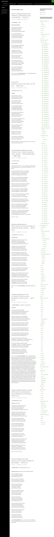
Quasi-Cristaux (5, 1)
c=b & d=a (44, 139)
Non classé (41, 364)
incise (41, 296)
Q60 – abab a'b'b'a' (45, 120)
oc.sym (43, 133)
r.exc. (42, 269)
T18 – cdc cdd (44, 177)
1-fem (12, 150)
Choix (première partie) (12, 3)
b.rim (42, 376)
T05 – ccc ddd (44, 152)
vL (41, 368)
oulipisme (17, 150)
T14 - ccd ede (28, 13)
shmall (42, 278)
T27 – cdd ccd (44, 194)
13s (41, 330)
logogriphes (43, 380)
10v (41, 299)
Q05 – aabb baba (44, 51)
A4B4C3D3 (43, 227)
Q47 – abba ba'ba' (45, 101)
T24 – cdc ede (44, 189)
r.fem (42, 271)
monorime (42, 250)
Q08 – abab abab (44, 57)
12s (41, 328)
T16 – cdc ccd (44, 173)
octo (14, 13)
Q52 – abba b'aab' (45, 106)
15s (41, 334)
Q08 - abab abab (22, 150)
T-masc (42, 294)
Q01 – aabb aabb (44, 43)
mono (42, 357)
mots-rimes (43, 252)
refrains (42, 275)
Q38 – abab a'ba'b (45, 95)
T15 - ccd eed (30, 150)
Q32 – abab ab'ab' (45, 85)
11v (41, 301)
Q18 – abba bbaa (44, 76)
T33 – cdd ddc (44, 206)
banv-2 (44, 242)
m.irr (42, 355)
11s (41, 326)
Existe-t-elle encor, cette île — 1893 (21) (23, 85)
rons (42, 248)
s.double (42, 322)
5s (41, 345)
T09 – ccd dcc (44, 160)
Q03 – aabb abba (44, 47)
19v (41, 313)
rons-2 (44, 246)
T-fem (42, 292)
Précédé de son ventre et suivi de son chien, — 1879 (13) (23, 228)
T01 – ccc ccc (44, 145)
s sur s (42, 424)
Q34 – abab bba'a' (45, 89)
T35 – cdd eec (44, 210)
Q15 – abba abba (44, 70)
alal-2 (44, 240)
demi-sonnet (13, 224)
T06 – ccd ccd (44, 154)
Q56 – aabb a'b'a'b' (45, 112)
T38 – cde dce (44, 215)
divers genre (43, 288)
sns (41, 38)
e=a (43, 141)
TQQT (43, 261)
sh (41, 395)
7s (41, 349)
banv (12, 13)
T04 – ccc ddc (44, 150)
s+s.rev (22, 13)
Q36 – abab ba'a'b (45, 93)
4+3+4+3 (42, 24)
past (41, 387)
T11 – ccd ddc (44, 164)
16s (41, 336)
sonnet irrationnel (44, 410)
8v (41, 317)
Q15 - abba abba (18, 13)
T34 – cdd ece (44, 208)
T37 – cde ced (44, 213)
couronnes (42, 422)
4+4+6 (42, 28)
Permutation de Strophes (45, 254)
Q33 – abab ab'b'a (45, 87)
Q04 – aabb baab (44, 49)
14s (41, 332)
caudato (42, 320)
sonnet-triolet (43, 412)
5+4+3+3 (43, 36)
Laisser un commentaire (23, 19)
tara (31, 390)
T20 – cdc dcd (44, 181)
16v (41, 309)
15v (41, 307)
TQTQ (43, 263)
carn (14, 150)
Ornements (42, 370)
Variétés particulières (43, 414)
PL (41, 265)
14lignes (42, 403)
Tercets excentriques (44, 223)
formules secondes (45, 238)
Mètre (41, 324)
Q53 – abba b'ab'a (45, 108)
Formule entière (42, 225)
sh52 (41, 397)
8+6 (41, 32)
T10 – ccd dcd (44, 162)
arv (41, 416)
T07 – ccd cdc (44, 156)
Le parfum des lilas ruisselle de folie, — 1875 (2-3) (22, 298)
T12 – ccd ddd (44, 166)
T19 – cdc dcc (44, 179)
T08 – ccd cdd (44, 158)
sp (41, 282)
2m (41, 338)
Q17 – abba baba (44, 74)
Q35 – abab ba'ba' (45, 91)
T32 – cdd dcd (44, 204)
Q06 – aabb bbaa (44, 53)
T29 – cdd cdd (44, 198)
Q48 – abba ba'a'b (45, 103)
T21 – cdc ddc (44, 183)
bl (41, 229)
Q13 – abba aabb (44, 66)
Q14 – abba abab (44, 68)
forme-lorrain (43, 406)
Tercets (42, 143)
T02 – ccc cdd (44, 147)
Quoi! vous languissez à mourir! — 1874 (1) (22, 462)
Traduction (42, 389)
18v (41, 311)
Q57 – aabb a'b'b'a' (45, 114)
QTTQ (43, 257)
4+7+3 (42, 30)
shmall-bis (42, 280)
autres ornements (44, 374)
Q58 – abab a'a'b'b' (45, 116)
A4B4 (43, 129)
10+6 (42, 22)
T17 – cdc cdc (44, 175)
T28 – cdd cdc (44, 196)
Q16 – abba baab (44, 72)
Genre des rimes (42, 284)
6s (41, 347)
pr (41, 267)
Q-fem (42, 290)
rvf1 (41, 393)
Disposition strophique (43, 20)
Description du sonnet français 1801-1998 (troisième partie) (43, 3)
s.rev (25, 13)
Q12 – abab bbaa (44, 64)
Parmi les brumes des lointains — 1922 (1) (21, 16)
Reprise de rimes (43, 135)
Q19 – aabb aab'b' (45, 78)
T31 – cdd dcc (44, 202)
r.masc (42, 273)
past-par (41, 385)
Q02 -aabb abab (44, 45)
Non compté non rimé (43, 366)
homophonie (43, 378)
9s (41, 351)
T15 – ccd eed (44, 171)
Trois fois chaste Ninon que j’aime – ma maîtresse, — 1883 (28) (23, 154)
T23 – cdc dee (44, 187)
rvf (41, 391)
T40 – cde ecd (44, 219)
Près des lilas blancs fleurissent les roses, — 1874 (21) (22, 394)
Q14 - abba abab (18, 224)
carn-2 (44, 244)
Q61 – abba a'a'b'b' (45, 122)
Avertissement (5, 3)
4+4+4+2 (42, 26)
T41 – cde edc (44, 221)
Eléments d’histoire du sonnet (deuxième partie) (25, 3)
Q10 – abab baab (44, 61)
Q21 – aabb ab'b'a (45, 80)
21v (41, 315)
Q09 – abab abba (44, 59)
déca (41, 353)
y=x (42, 137)
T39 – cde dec (44, 217)
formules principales (44, 231)
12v (41, 303)
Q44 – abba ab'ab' (45, 97)
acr (41, 372)
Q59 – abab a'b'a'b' (45, 118)
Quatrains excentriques (45, 127)
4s (41, 343)
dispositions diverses (44, 34)
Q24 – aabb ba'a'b (45, 82)
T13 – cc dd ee (44, 168)
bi (41, 420)
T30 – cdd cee (44, 200)
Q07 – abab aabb (44, 55)
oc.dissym (43, 131)
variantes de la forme (43, 401)
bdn (41, 418)
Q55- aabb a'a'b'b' (44, 110)
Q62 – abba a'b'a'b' (45, 124)
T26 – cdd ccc (44, 192)
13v (41, 305)
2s (41, 340)
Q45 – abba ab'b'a (45, 99)
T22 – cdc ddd (44, 185)
